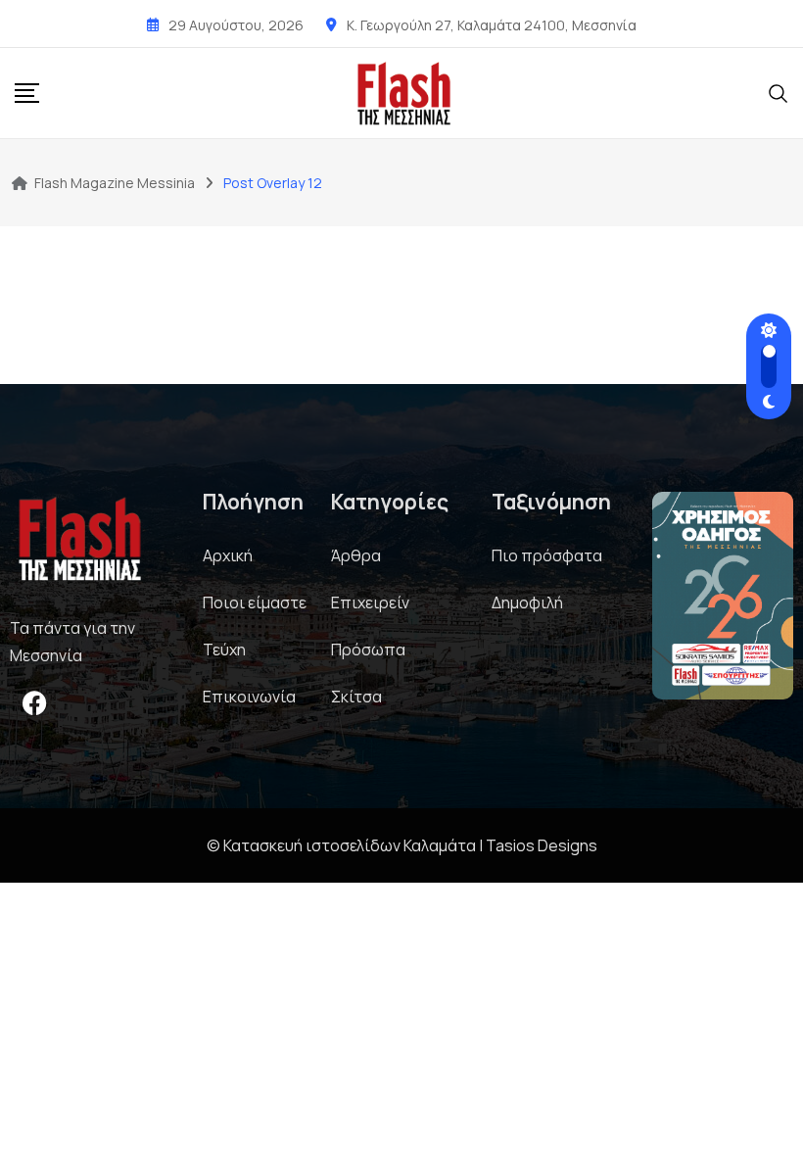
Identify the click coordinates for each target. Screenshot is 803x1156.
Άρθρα (356, 555)
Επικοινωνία (249, 696)
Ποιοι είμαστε (255, 602)
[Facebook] (34, 703)
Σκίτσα (356, 696)
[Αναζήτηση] (778, 92)
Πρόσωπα (368, 649)
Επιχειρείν (370, 602)
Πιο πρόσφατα (547, 555)
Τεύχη (224, 649)
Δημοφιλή (527, 602)
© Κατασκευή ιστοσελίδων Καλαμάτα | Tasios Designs (402, 845)
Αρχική (228, 555)
